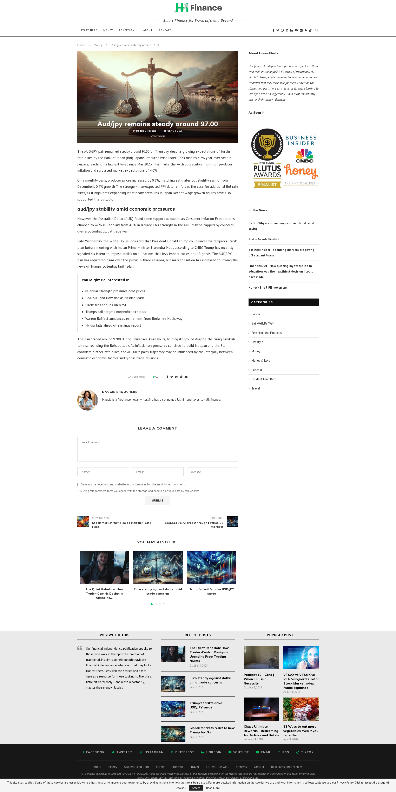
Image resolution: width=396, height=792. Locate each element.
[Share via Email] (186, 377)
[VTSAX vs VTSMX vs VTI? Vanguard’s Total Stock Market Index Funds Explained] (300, 657)
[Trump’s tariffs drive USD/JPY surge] (211, 567)
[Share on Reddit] (181, 377)
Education (126, 30)
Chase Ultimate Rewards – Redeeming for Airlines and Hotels (261, 731)
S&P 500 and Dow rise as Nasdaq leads (114, 298)
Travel (256, 388)
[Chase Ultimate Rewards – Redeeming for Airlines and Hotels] (261, 709)
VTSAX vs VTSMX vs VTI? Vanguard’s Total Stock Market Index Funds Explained (300, 681)
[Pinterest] (287, 30)
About (148, 30)
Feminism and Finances (267, 333)
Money (108, 30)
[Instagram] (282, 30)
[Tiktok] (310, 30)
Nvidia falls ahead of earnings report (113, 325)
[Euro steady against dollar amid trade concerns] (158, 567)
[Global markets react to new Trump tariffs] (173, 734)
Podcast (257, 370)
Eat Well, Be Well (263, 323)
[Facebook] (273, 30)
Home (81, 45)
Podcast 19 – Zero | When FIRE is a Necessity (259, 679)
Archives (241, 767)
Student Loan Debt (264, 379)
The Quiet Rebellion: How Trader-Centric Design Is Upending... (104, 593)
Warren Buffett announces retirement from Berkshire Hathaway (133, 318)
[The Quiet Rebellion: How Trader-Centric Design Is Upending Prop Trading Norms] (104, 567)
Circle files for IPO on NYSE (106, 305)
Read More (213, 787)
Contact (165, 30)
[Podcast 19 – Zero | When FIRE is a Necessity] (261, 657)
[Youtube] (296, 30)
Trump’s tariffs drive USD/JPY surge (206, 705)
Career (256, 314)
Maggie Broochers (146, 130)
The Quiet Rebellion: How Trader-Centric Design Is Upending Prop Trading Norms (209, 654)
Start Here (88, 30)
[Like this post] (160, 377)
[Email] (301, 30)
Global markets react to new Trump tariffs (212, 730)
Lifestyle (257, 342)
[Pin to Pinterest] (176, 377)
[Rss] (306, 30)
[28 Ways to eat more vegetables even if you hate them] (300, 709)
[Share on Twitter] (171, 377)
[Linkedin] (291, 30)
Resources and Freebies (287, 767)
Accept (196, 788)
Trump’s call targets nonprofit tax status (115, 311)
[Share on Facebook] (167, 377)
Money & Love (261, 360)
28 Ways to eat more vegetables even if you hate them (300, 731)
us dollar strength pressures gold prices (115, 291)
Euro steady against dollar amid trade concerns (210, 680)
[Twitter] (277, 30)
